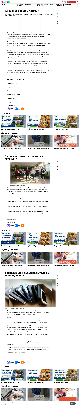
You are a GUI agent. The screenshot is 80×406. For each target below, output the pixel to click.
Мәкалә (3, 4)
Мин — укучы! (8, 153)
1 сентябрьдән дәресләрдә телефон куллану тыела (45, 5)
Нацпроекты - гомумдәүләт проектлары (14, 8)
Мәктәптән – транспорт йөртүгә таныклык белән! (63, 5)
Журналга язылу (71, 1)
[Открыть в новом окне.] (10, 108)
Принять (73, 403)
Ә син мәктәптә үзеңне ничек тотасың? (24, 5)
